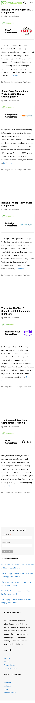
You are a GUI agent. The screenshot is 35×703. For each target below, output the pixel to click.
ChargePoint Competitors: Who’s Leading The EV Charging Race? (15, 94)
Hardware (27, 82)
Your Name (6, 542)
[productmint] (11, 3)
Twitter (7, 689)
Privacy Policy (9, 665)
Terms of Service (10, 668)
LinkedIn (7, 686)
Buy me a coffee (10, 692)
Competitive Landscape (13, 82)
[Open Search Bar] (25, 3)
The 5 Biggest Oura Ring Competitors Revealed (14, 421)
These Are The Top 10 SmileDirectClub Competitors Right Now (16, 311)
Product (7, 662)
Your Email (6, 534)
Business (7, 658)
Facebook (7, 682)
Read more (15, 75)
